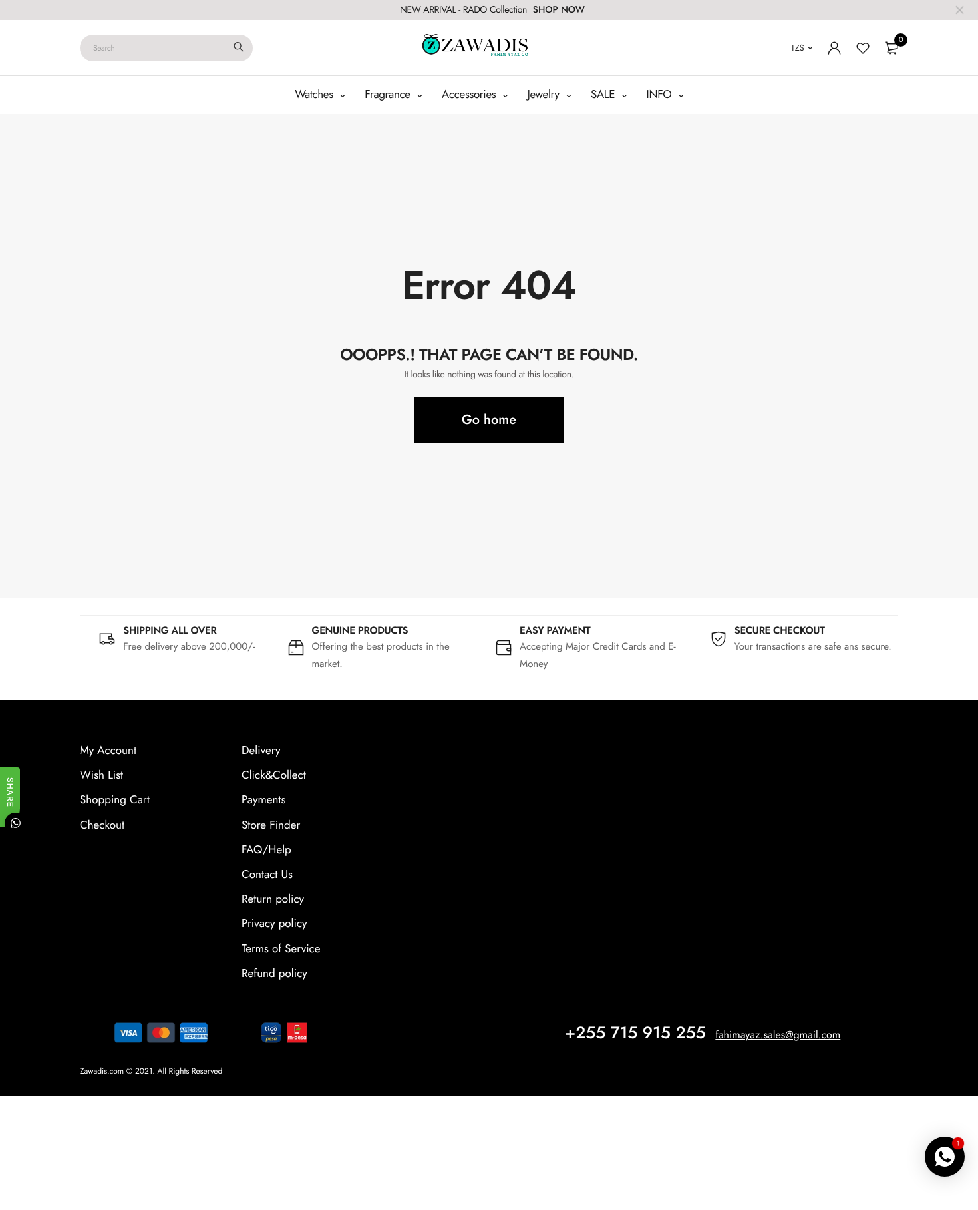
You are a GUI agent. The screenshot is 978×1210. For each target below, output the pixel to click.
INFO (661, 94)
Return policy (273, 899)
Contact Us (267, 875)
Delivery (261, 751)
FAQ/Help (266, 850)
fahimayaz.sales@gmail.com (777, 1035)
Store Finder (271, 825)
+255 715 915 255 (635, 1033)
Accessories (470, 94)
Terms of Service (281, 949)
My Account (108, 751)
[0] (891, 48)
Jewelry (545, 94)
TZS (797, 47)
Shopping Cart (115, 800)
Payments (263, 800)
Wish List (101, 775)
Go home (489, 419)
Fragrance (389, 94)
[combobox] (166, 48)
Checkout (102, 825)
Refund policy (274, 974)
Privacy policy (274, 924)
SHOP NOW (559, 10)
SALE (604, 94)
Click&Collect (274, 775)
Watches (315, 94)
